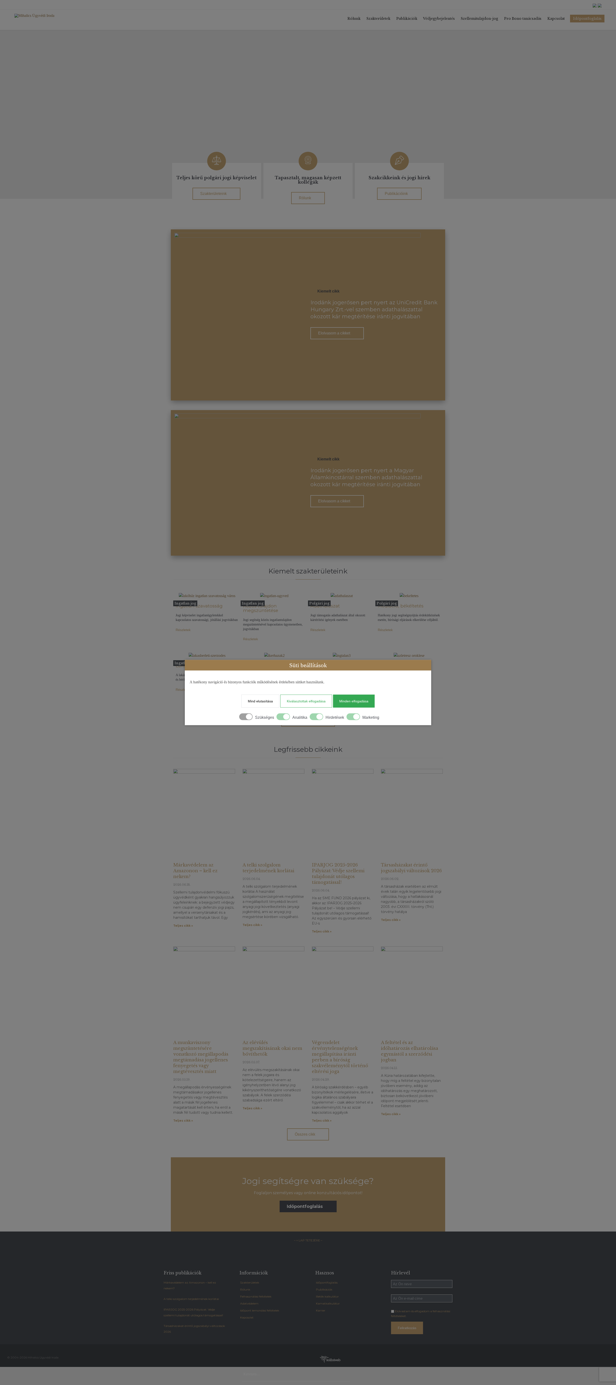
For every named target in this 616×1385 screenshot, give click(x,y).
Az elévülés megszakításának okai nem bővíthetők (272, 1048)
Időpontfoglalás (327, 1282)
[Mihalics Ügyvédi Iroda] (42, 15)
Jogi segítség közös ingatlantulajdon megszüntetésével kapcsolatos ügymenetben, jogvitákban (273, 624)
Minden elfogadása (353, 701)
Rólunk (245, 1289)
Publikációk (324, 1289)
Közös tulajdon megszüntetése (260, 608)
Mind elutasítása (260, 701)
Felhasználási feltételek (255, 1296)
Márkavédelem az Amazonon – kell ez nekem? (195, 870)
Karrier (320, 1310)
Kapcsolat (247, 1317)
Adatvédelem (249, 1303)
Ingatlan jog (185, 603)
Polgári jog (319, 603)
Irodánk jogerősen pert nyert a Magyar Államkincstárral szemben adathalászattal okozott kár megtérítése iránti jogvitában (366, 477)
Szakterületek (249, 1282)
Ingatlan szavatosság (199, 606)
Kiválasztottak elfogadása (306, 701)
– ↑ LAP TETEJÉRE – (308, 1240)
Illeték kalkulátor (327, 1296)
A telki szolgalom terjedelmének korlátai (191, 1299)
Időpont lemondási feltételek (259, 1310)
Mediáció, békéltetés (401, 606)
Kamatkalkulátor (328, 1303)
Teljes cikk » (183, 925)
